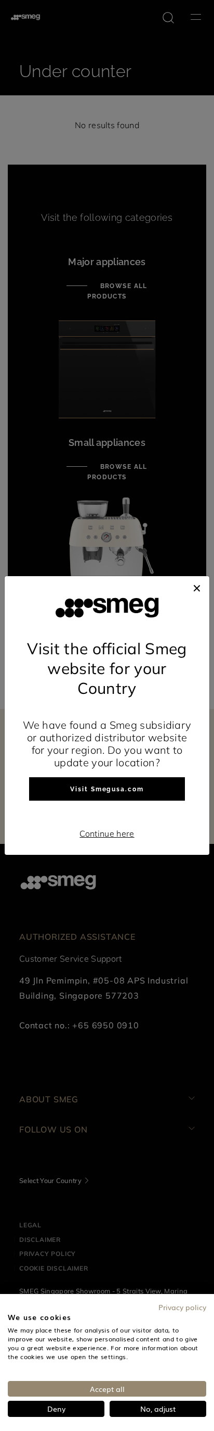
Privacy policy (182, 1307)
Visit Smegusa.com (107, 789)
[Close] (196, 586)
